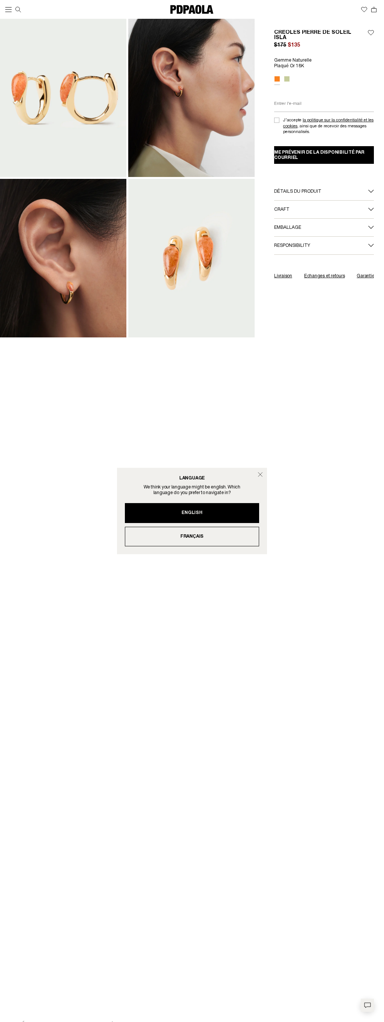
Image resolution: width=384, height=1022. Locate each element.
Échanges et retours (324, 276)
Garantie (365, 276)
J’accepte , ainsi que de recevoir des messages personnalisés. (328, 126)
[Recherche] (18, 9)
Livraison (283, 276)
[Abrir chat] (367, 1005)
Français (192, 536)
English (192, 513)
